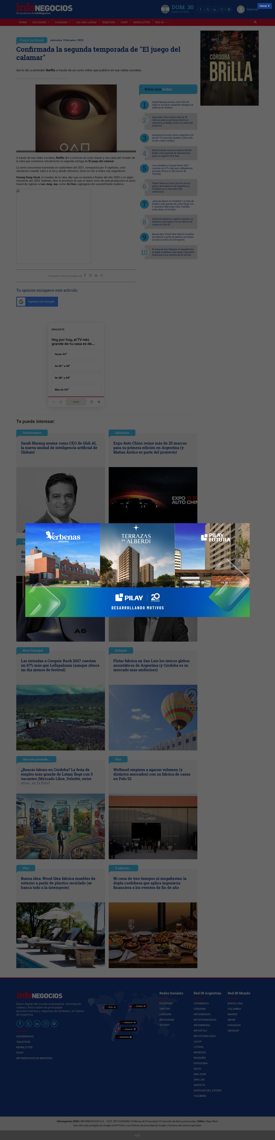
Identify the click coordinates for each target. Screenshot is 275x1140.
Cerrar (263, 6)
